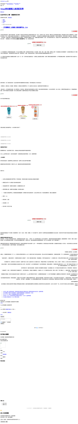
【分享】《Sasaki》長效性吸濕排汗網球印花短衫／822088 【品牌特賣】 (17, 295)
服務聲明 (49, 408)
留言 (10, 309)
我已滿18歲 (3, 421)
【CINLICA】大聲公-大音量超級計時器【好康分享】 (13, 294)
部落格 (4, 21)
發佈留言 (2, 323)
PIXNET (30, 408)
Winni (1, 302)
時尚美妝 (10, 17)
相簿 (4, 19)
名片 (4, 22)
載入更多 (2, 316)
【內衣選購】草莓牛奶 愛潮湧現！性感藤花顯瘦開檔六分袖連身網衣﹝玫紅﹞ (18, 292)
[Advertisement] (29, 69)
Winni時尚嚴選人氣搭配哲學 (12, 9)
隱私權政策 (45, 408)
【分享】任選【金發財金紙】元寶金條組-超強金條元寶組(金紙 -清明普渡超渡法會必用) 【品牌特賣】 (23, 291)
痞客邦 (7, 309)
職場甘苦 (9, 312)
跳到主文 (2, 11)
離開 (6, 421)
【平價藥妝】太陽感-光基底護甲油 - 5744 (15, 27)
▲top (1, 314)
